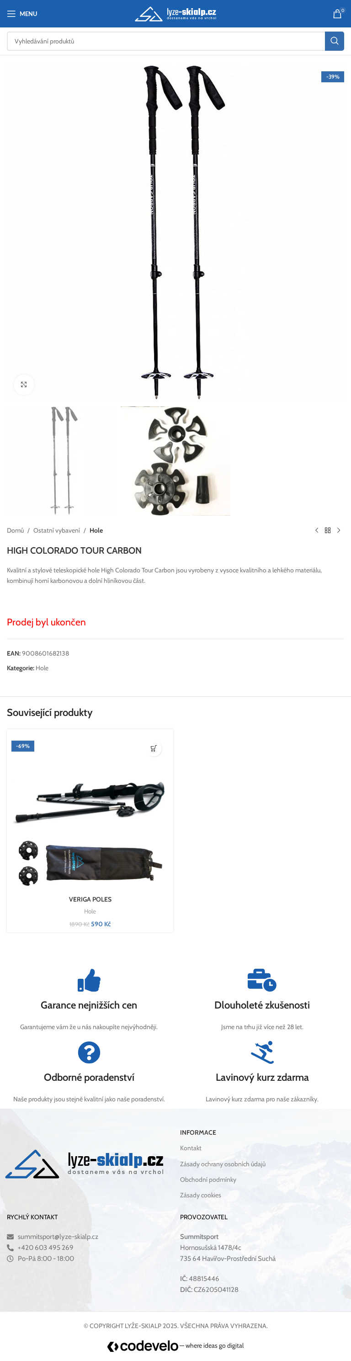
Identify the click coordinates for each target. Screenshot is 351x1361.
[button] (154, 749)
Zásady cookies (200, 1195)
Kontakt (191, 1148)
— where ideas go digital (211, 1345)
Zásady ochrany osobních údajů (223, 1164)
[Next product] (338, 530)
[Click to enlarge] (24, 384)
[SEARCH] (334, 41)
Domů (15, 530)
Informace (198, 1132)
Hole (96, 530)
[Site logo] (176, 13)
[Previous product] (316, 530)
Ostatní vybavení (56, 530)
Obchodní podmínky (208, 1179)
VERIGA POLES (90, 899)
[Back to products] (327, 530)
